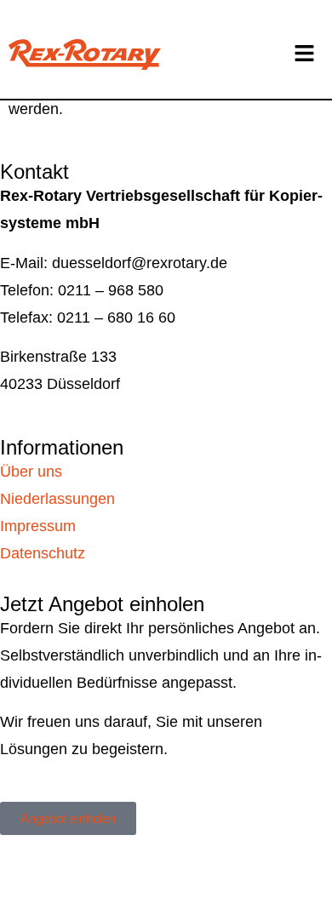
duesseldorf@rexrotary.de (139, 263)
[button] (304, 55)
